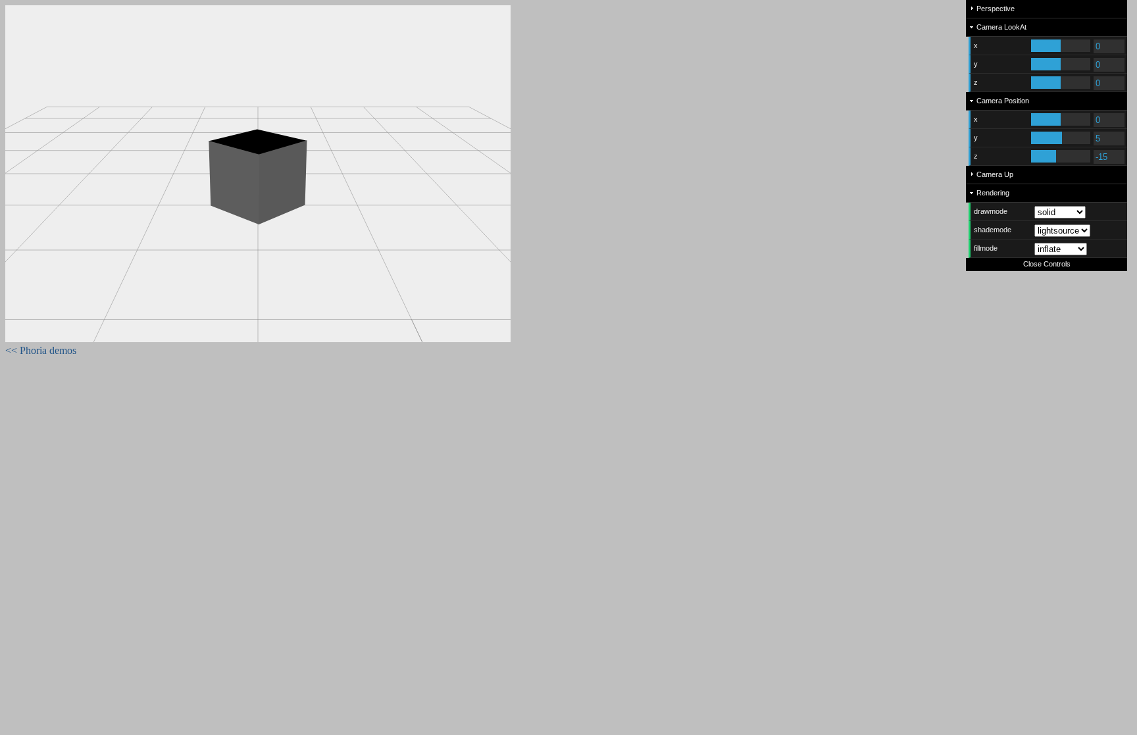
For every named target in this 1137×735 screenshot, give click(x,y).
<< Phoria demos (40, 350)
